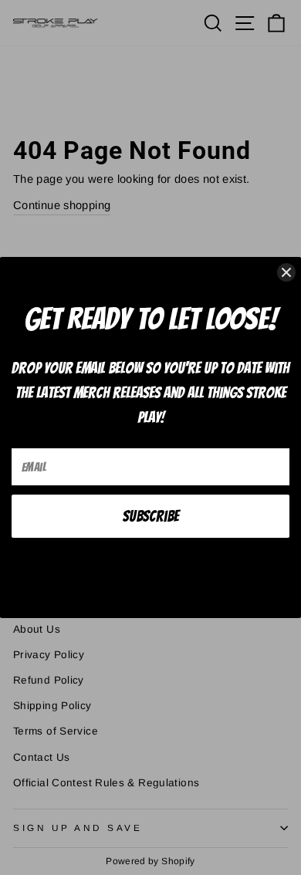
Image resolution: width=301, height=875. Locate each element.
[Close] (286, 272)
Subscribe (151, 516)
